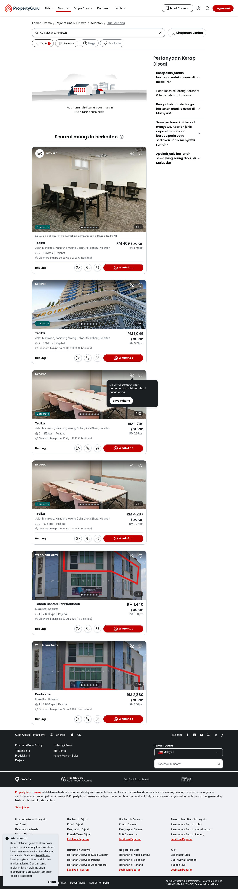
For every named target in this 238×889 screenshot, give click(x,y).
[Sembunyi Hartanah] (132, 153)
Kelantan (96, 23)
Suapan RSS (178, 864)
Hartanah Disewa (130, 819)
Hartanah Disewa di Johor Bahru (87, 864)
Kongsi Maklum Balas (66, 755)
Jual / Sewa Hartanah (184, 859)
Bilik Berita (60, 750)
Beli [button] (47, 8)
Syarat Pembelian (99, 882)
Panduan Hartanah (26, 829)
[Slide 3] (88, 227)
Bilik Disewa (126, 834)
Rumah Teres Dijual (79, 834)
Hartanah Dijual (77, 819)
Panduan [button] (103, 8)
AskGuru (20, 824)
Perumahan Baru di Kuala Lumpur (191, 829)
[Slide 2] (85, 227)
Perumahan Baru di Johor (186, 824)
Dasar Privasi (78, 882)
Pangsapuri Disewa (130, 829)
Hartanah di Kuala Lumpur (134, 854)
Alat (173, 850)
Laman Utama (42, 23)
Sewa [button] (61, 8)
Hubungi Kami (63, 745)
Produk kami (22, 755)
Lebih (118, 8)
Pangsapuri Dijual (78, 829)
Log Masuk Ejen (180, 854)
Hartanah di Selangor (132, 859)
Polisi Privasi (43, 855)
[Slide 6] (96, 227)
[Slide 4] (90, 227)
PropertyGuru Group (29, 745)
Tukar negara (163, 745)
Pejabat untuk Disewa (71, 23)
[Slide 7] (98, 414)
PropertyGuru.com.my (28, 792)
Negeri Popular (129, 850)
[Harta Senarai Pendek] (140, 153)
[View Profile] (46, 153)
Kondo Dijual (75, 824)
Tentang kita (22, 750)
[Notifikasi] (207, 8)
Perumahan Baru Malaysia (188, 819)
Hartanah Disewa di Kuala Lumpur (87, 854)
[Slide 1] (82, 227)
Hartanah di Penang (131, 864)
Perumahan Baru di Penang (187, 834)
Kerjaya (19, 760)
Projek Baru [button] (81, 8)
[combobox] (98, 33)
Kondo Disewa (127, 824)
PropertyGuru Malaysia (30, 819)
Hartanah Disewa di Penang (83, 859)
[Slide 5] (93, 227)
